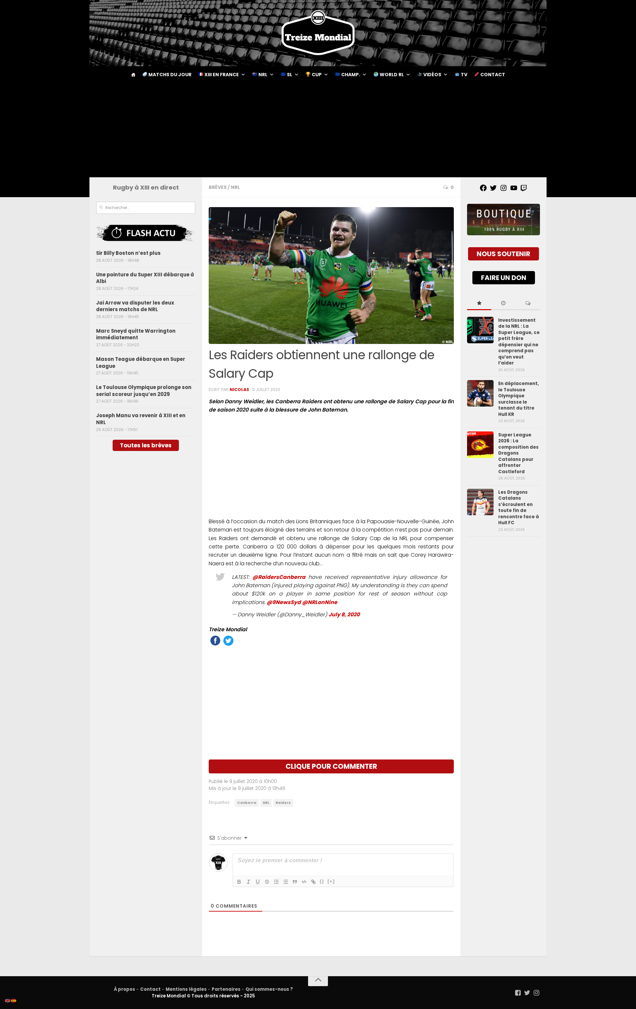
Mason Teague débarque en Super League (140, 362)
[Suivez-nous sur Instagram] (536, 992)
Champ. (350, 74)
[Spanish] (14, 1000)
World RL (391, 74)
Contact (492, 74)
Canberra (246, 802)
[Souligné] (257, 882)
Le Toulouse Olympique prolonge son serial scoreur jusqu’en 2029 (143, 391)
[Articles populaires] (479, 303)
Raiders (283, 802)
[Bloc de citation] (294, 882)
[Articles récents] (503, 303)
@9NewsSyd (284, 602)
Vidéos (431, 74)
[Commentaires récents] (528, 303)
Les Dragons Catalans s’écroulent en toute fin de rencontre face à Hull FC (518, 507)
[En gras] (239, 882)
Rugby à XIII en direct (146, 187)
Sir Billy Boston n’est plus (128, 253)
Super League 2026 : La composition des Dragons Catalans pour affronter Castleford (518, 453)
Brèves (218, 187)
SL (289, 74)
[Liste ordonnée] (276, 882)
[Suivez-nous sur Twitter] (527, 992)
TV (463, 74)
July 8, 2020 (344, 614)
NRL (262, 74)
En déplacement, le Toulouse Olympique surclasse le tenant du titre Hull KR (518, 398)
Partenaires (226, 989)
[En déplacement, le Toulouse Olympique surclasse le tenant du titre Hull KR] (480, 393)
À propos (124, 989)
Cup (316, 74)
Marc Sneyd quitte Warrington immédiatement (136, 334)
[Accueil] (133, 74)
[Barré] (267, 882)
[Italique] (248, 882)
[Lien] (313, 882)
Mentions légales (186, 989)
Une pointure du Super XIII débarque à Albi (145, 278)
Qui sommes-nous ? (269, 989)
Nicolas (239, 389)
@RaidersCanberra (278, 577)
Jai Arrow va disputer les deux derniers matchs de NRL (135, 306)
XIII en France (221, 74)
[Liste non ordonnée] (285, 882)
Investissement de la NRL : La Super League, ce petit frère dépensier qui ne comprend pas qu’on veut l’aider (519, 341)
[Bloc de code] (304, 882)
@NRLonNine (319, 602)
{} (322, 881)
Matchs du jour (169, 74)
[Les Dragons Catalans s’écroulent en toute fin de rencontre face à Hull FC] (480, 502)
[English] (8, 1000)
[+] (331, 881)
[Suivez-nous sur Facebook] (518, 992)
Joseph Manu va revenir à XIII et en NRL (141, 419)
